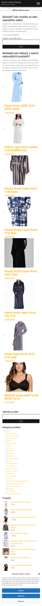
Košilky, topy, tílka (11, 471)
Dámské (7, 431)
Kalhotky (9, 461)
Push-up (10, 489)
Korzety (10, 448)
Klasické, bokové (13, 463)
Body (9, 446)
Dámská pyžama (11, 433)
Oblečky (10, 453)
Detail (12, 113)
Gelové (10, 478)
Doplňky (8, 441)
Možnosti (21, 601)
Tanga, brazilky (13, 468)
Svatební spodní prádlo (13, 494)
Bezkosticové (12, 476)
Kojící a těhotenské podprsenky (18, 481)
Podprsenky (10, 473)
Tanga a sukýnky (13, 458)
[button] (39, 574)
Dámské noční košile (12, 436)
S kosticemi (12, 491)
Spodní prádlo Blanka (11, 2)
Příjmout (21, 590)
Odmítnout (21, 596)
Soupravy (11, 456)
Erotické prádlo (11, 443)
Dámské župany (11, 438)
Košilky (10, 451)
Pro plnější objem (13, 486)
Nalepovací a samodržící (16, 484)
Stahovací (11, 466)
